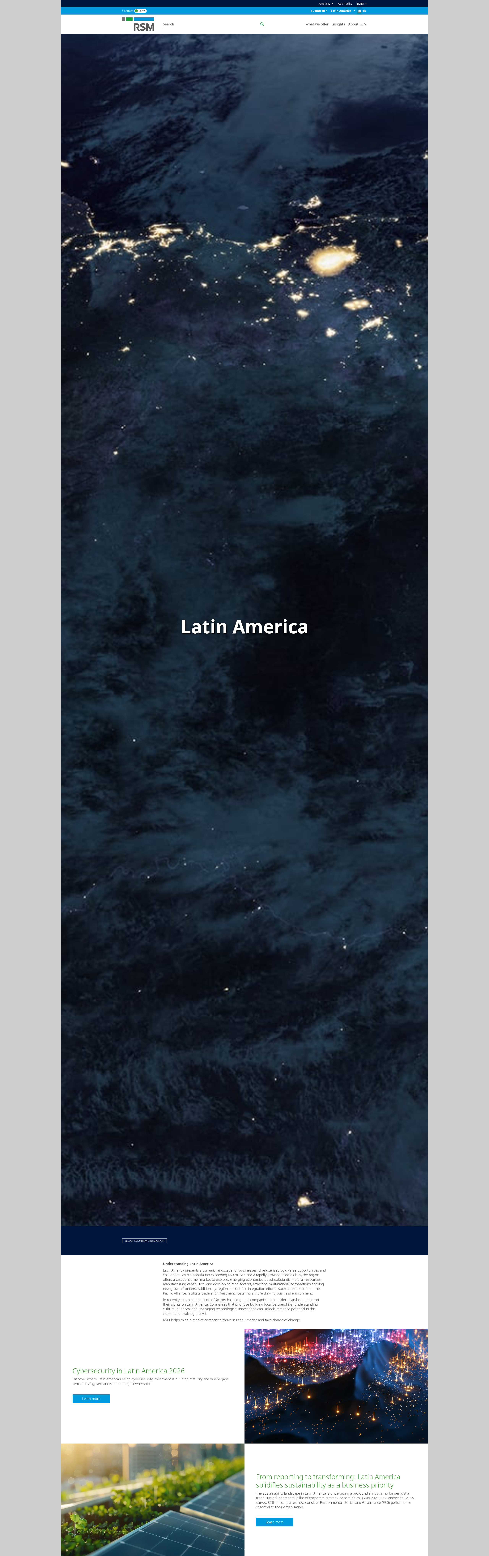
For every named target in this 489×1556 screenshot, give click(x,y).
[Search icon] (262, 24)
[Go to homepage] (140, 24)
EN (359, 11)
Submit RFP (319, 11)
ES (364, 11)
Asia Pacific (345, 3)
